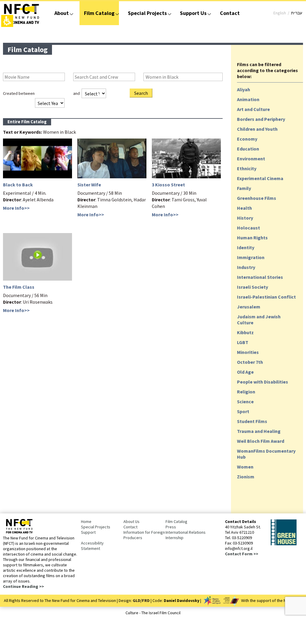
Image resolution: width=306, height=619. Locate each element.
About (61, 13)
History (245, 218)
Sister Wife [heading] (89, 185)
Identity (245, 247)
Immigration (250, 257)
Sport (243, 411)
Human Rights (252, 238)
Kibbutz (245, 332)
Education (248, 149)
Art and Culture (253, 109)
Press (171, 527)
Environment (251, 159)
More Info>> (16, 208)
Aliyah (243, 89)
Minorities (248, 352)
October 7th (250, 362)
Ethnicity (246, 168)
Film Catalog (99, 13)
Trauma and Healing (259, 431)
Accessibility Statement (92, 545)
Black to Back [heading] (18, 185)
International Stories (260, 277)
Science (245, 401)
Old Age (245, 372)
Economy (247, 139)
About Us (131, 521)
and (76, 93)
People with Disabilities (262, 382)
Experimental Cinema (260, 178)
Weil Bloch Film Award (260, 441)
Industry (246, 267)
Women (245, 467)
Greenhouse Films (256, 198)
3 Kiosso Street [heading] (168, 185)
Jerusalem (248, 307)
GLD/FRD (141, 600)
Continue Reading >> (23, 586)
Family (244, 188)
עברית (296, 13)
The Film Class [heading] (18, 287)
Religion (246, 392)
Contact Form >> (241, 553)
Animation (248, 99)
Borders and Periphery (261, 119)
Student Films (252, 421)
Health (244, 208)
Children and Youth (257, 129)
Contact (230, 13)
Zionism (245, 477)
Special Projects (147, 13)
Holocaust (248, 228)
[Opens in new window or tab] (283, 544)
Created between (19, 93)
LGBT (242, 342)
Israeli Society (252, 287)
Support (88, 532)
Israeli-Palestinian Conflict (266, 297)
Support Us (193, 13)
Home (86, 521)
